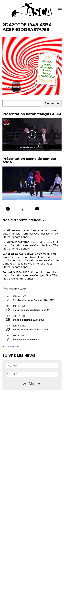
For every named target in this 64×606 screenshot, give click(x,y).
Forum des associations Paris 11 (31, 309)
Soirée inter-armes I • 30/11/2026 (31, 329)
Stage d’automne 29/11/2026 (28, 319)
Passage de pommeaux (26, 339)
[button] (60, 9)
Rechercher (52, 103)
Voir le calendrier (11, 346)
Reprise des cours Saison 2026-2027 (33, 300)
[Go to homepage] (32, 9)
